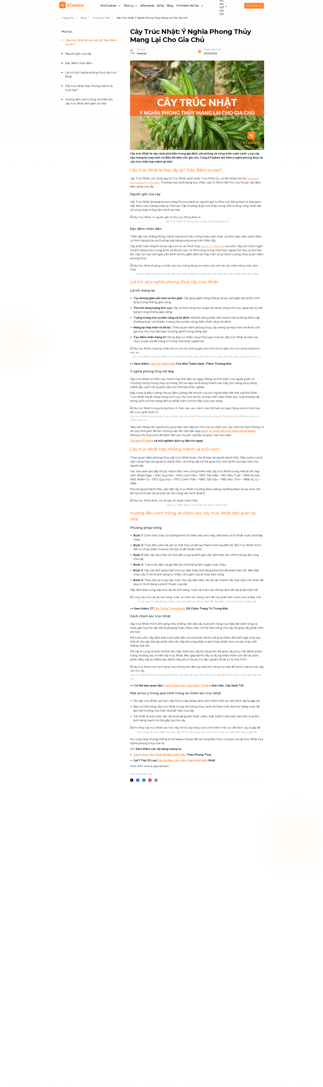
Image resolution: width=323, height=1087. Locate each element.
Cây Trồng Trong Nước (170, 608)
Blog (170, 5)
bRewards (147, 5)
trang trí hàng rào (213, 246)
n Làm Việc (178, 754)
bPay (160, 5)
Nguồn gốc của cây (78, 53)
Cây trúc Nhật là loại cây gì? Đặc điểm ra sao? (91, 42)
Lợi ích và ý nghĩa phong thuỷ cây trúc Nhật (91, 74)
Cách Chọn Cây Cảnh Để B (151, 754)
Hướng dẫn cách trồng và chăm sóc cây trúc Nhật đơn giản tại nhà (89, 101)
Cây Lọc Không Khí (162, 363)
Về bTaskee (108, 5)
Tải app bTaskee (141, 440)
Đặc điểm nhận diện (78, 63)
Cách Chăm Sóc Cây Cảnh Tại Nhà (187, 685)
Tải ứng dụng (254, 5)
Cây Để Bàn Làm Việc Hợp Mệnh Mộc (182, 760)
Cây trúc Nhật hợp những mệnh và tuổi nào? (89, 88)
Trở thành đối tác (187, 5)
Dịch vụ (129, 5)
